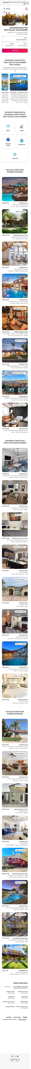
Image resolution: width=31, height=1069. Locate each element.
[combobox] (14, 40)
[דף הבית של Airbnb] (26, 8)
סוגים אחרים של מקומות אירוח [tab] (20, 986)
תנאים (12, 1061)
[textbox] (21, 45)
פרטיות (17, 1061)
